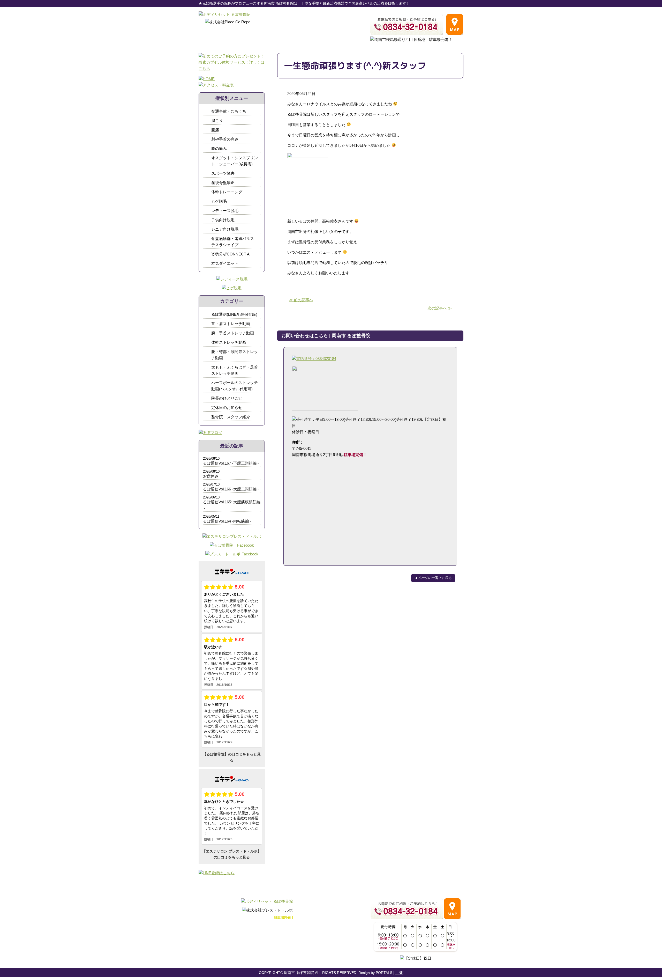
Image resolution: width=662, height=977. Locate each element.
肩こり (217, 120)
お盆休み (211, 476)
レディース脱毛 (224, 210)
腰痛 (215, 130)
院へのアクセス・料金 (241, 929)
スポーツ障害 (223, 173)
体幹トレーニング (226, 192)
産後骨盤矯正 (223, 182)
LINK (399, 973)
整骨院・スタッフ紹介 (230, 417)
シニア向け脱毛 (224, 229)
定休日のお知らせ (226, 407)
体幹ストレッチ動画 (228, 342)
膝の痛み (219, 148)
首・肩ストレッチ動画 (230, 323)
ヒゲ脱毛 (219, 201)
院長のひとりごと (226, 398)
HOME (208, 929)
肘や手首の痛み (224, 139)
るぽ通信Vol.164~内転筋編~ (227, 521)
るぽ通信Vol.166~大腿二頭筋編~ (231, 489)
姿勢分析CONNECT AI (231, 254)
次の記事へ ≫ (439, 308)
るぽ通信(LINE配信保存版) (234, 314)
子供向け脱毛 (223, 220)
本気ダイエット (224, 263)
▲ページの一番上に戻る (433, 578)
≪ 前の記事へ (301, 300)
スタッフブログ (281, 929)
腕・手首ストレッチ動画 (232, 333)
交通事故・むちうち (228, 111)
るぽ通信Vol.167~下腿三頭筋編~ (231, 463)
